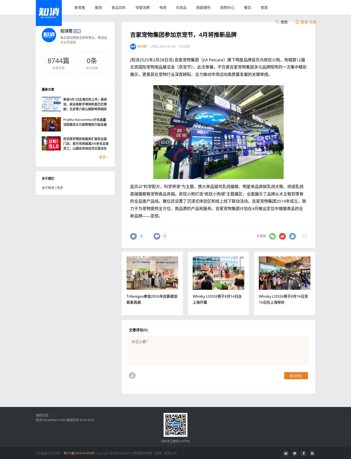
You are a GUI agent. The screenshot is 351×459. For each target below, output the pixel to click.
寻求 (60, 187)
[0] (133, 236)
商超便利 (203, 7)
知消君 (66, 31)
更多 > (104, 157)
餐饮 (247, 7)
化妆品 (181, 7)
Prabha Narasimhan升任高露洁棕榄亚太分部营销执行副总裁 (85, 122)
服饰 (98, 7)
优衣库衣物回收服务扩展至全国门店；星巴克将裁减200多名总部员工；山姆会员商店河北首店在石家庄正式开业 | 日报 (86, 144)
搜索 (284, 22)
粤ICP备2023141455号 (79, 453)
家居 (264, 7)
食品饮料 (119, 7)
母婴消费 (142, 7)
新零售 (79, 7)
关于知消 (48, 187)
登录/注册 (308, 22)
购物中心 (227, 7)
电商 (162, 7)
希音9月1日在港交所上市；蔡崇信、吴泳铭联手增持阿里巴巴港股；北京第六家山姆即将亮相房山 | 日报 (85, 104)
